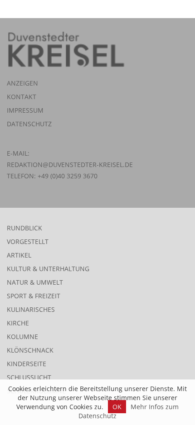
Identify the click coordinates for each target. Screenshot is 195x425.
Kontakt (21, 96)
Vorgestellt (28, 241)
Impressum (25, 110)
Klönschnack (30, 350)
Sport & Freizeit (33, 295)
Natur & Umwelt (35, 282)
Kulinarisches (31, 309)
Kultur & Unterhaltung (48, 268)
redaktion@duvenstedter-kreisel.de (70, 164)
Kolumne (22, 336)
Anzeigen (22, 83)
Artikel (19, 255)
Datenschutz (29, 123)
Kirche (18, 323)
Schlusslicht (29, 377)
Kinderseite (26, 363)
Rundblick (24, 228)
